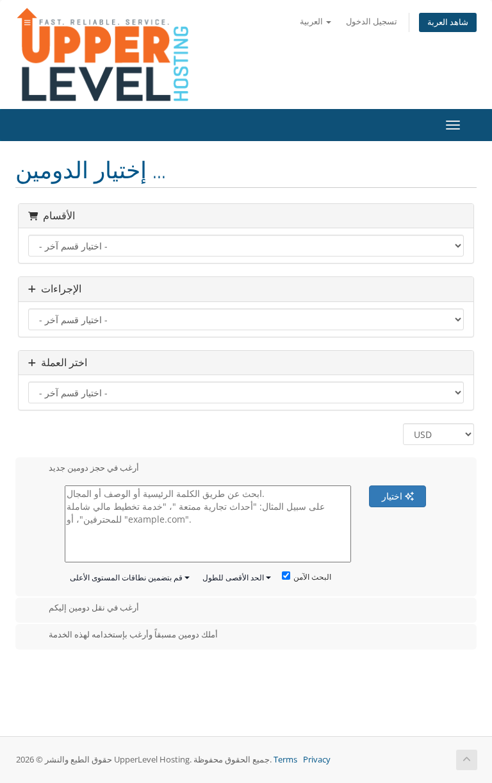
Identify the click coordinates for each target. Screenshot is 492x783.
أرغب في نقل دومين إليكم (94, 608)
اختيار (393, 496)
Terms (285, 759)
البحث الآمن (312, 576)
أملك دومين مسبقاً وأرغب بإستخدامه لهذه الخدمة (133, 634)
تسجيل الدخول (371, 21)
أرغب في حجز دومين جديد (94, 467)
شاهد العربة (447, 22)
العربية (312, 21)
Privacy (317, 759)
